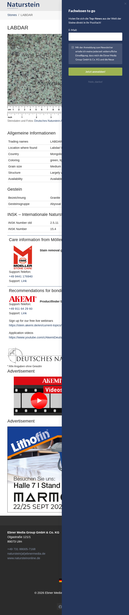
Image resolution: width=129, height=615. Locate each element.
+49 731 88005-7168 (21, 549)
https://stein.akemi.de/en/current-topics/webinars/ (42, 325)
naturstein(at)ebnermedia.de (26, 553)
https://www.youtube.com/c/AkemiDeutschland (40, 337)
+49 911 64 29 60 (20, 308)
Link (24, 281)
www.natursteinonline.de (23, 558)
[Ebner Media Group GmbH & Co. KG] (23, 5)
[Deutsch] (61, 580)
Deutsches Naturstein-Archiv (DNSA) (56, 120)
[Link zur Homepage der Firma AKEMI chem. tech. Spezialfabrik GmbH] (23, 299)
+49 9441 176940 (21, 276)
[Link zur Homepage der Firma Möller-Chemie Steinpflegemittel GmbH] (23, 257)
